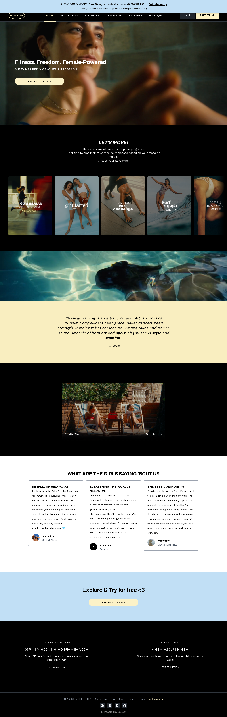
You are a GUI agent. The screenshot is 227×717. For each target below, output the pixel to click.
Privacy (141, 699)
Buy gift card (101, 699)
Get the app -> (155, 699)
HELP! (88, 699)
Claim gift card (118, 699)
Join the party (158, 4)
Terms (131, 699)
